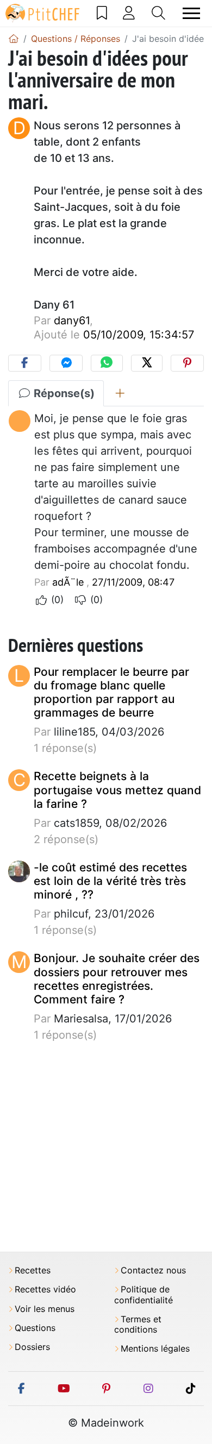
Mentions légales (155, 1348)
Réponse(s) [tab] (63, 393)
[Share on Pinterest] (187, 363)
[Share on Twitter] (147, 363)
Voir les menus (44, 1309)
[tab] (120, 393)
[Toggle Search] (158, 13)
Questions (35, 1328)
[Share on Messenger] (66, 363)
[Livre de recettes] (102, 13)
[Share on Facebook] (24, 363)
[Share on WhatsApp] (106, 363)
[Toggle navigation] (191, 13)
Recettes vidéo (45, 1289)
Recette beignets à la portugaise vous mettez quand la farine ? (117, 789)
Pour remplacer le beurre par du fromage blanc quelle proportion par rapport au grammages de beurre (111, 692)
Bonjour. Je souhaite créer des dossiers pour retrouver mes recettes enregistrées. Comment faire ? (116, 978)
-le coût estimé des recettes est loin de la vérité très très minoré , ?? (110, 881)
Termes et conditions (137, 1324)
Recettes (33, 1270)
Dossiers (32, 1347)
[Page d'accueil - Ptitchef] (13, 38)
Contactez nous (153, 1270)
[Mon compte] (128, 13)
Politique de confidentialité (143, 1294)
